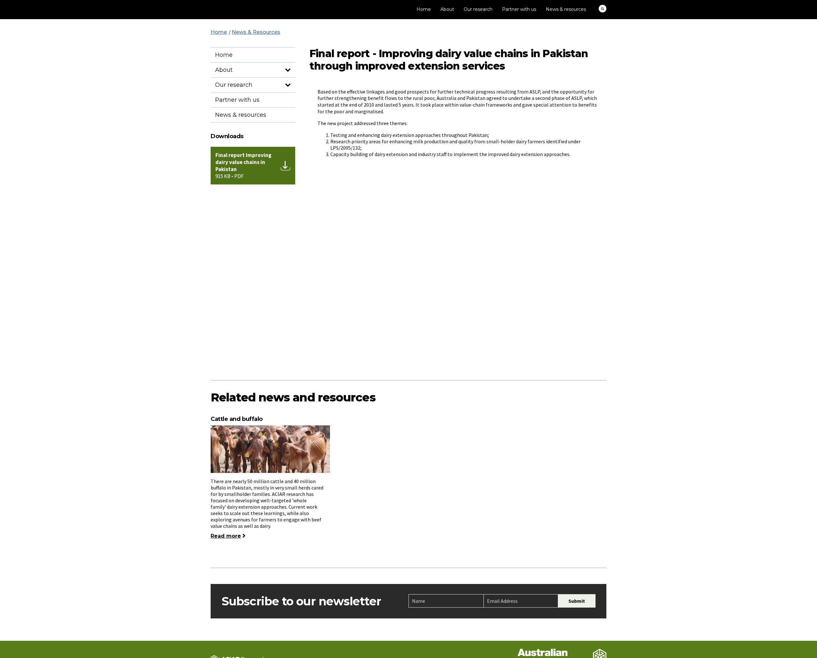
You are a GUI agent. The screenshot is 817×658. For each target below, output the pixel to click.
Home (423, 9)
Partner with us (519, 9)
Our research (478, 9)
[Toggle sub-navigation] (287, 70)
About (447, 9)
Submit (576, 601)
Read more (226, 536)
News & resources (566, 9)
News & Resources (256, 32)
